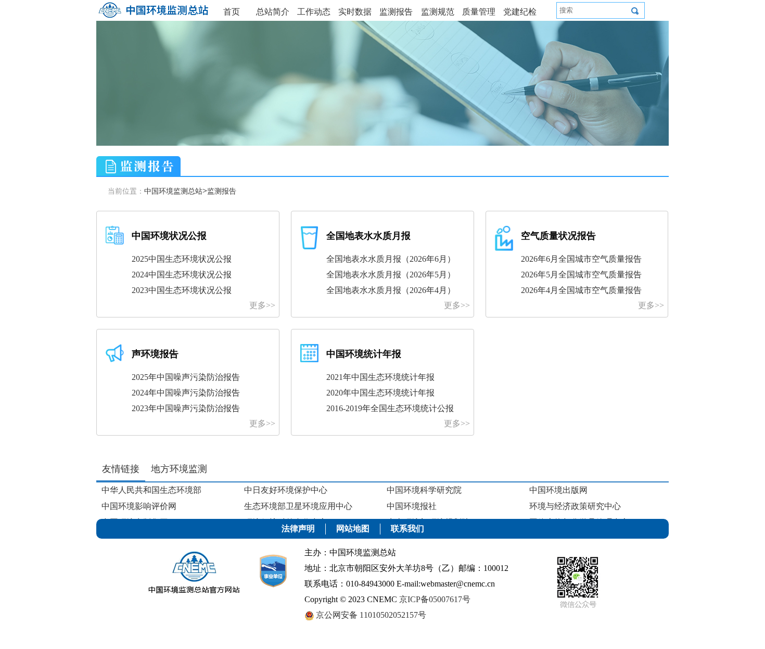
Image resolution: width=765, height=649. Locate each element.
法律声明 (298, 528)
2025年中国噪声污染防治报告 (186, 377)
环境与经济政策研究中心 (575, 506)
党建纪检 (520, 11)
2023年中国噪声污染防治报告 (186, 408)
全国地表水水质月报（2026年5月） (390, 274)
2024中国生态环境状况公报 (182, 274)
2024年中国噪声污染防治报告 (186, 392)
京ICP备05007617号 (434, 599)
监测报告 (396, 11)
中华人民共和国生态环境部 (151, 490)
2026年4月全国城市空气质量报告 (581, 290)
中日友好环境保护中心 (285, 490)
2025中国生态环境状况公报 (182, 258)
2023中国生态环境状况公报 (182, 290)
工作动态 (313, 11)
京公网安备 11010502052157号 (370, 614)
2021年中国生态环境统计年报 (380, 377)
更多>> (262, 305)
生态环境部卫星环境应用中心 (298, 506)
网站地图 (352, 528)
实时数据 (355, 11)
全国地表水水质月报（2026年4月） (390, 290)
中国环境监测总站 (173, 191)
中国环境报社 (412, 506)
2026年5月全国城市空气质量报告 (581, 274)
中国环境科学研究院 (424, 490)
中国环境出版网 (558, 490)
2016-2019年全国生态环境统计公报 (390, 408)
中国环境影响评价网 (138, 506)
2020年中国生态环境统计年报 (380, 392)
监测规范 (437, 11)
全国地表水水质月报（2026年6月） (390, 258)
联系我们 (407, 528)
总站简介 (272, 11)
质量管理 (478, 11)
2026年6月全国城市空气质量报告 (581, 258)
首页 (231, 11)
